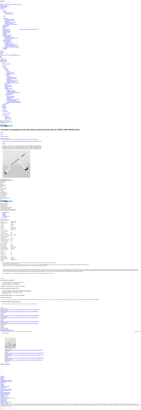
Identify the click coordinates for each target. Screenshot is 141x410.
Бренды (1, 378)
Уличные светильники (4, 397)
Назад (6, 67)
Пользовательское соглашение (6, 381)
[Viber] (7, 125)
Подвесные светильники (5, 392)
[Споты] (11, 27)
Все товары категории (4, 329)
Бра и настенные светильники (6, 389)
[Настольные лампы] (11, 31)
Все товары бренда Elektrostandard (6, 330)
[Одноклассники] (2, 125)
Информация (2, 382)
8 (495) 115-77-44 (3, 6)
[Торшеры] (11, 33)
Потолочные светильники (5, 393)
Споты (1, 391)
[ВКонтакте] (1, 125)
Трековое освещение (11, 90)
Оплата (1, 383)
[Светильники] (11, 16)
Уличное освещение (11, 96)
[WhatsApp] (8, 125)
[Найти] (0, 3)
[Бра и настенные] (11, 29)
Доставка (2, 384)
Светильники (9, 76)
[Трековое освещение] (11, 35)
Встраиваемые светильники (5, 390)
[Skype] (10, 125)
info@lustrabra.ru (5, 122)
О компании (2, 377)
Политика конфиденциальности (6, 380)
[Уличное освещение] (11, 40)
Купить (1, 314)
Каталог (6, 68)
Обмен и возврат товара (4, 386)
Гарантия (2, 385)
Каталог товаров (3, 387)
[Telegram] (12, 125)
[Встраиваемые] (11, 25)
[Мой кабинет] (1, 56)
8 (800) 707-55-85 (3, 7)
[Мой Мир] (4, 125)
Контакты (2, 379)
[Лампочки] (11, 47)
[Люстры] (11, 10)
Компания (2, 376)
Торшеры (2, 396)
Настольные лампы (4, 395)
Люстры (8, 71)
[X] (5, 125)
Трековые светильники (4, 394)
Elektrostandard (9, 180)
